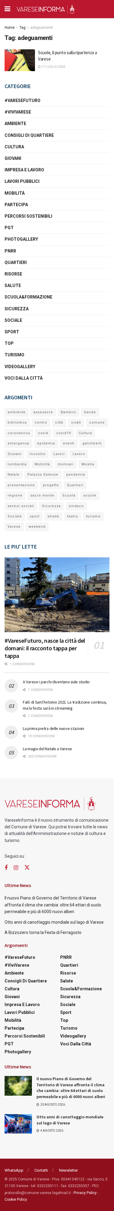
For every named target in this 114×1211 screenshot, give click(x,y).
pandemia (75, 475)
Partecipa (16, 204)
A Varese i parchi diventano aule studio (56, 682)
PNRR (10, 251)
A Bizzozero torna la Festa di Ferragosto (43, 932)
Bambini (68, 412)
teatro (72, 516)
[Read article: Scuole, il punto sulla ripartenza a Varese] (20, 60)
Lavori (59, 454)
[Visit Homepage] (45, 9)
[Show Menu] (7, 9)
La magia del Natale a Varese (47, 748)
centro (41, 422)
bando (90, 412)
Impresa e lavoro (24, 169)
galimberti (92, 443)
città (59, 422)
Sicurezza (17, 308)
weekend (37, 527)
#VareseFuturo (22, 100)
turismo (93, 516)
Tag (22, 27)
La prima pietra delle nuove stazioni (53, 728)
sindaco (76, 506)
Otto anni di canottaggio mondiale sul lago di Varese (54, 922)
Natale (13, 475)
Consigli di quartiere (29, 135)
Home (10, 27)
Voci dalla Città (24, 378)
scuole (89, 495)
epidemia (46, 443)
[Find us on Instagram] (16, 867)
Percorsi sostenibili (28, 216)
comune (97, 422)
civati (76, 422)
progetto (51, 485)
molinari (66, 464)
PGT (9, 227)
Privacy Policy (85, 1193)
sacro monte (42, 495)
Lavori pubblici (22, 181)
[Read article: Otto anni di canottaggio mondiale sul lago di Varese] (18, 1123)
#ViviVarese (18, 112)
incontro (37, 454)
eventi (68, 443)
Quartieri (16, 262)
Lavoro (79, 454)
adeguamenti (41, 27)
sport (35, 516)
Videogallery (20, 366)
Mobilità (15, 193)
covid (43, 433)
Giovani (13, 158)
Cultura (14, 146)
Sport (12, 331)
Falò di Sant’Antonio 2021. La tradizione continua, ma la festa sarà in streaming (65, 705)
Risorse (13, 274)
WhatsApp (14, 1170)
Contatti (41, 1170)
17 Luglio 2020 (53, 66)
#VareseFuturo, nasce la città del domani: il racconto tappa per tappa (45, 648)
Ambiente (15, 123)
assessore (43, 412)
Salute (13, 285)
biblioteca (17, 422)
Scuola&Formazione (28, 297)
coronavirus (19, 433)
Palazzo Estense (42, 475)
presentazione (21, 485)
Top (9, 343)
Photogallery (21, 239)
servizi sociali (21, 506)
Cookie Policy (16, 1199)
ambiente (17, 412)
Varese (14, 527)
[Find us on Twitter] (27, 867)
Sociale (13, 320)
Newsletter (68, 1170)
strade (53, 516)
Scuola (68, 495)
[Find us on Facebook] (6, 867)
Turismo (14, 354)
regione (15, 495)
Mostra (87, 464)
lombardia (17, 464)
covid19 (63, 433)
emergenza (18, 443)
